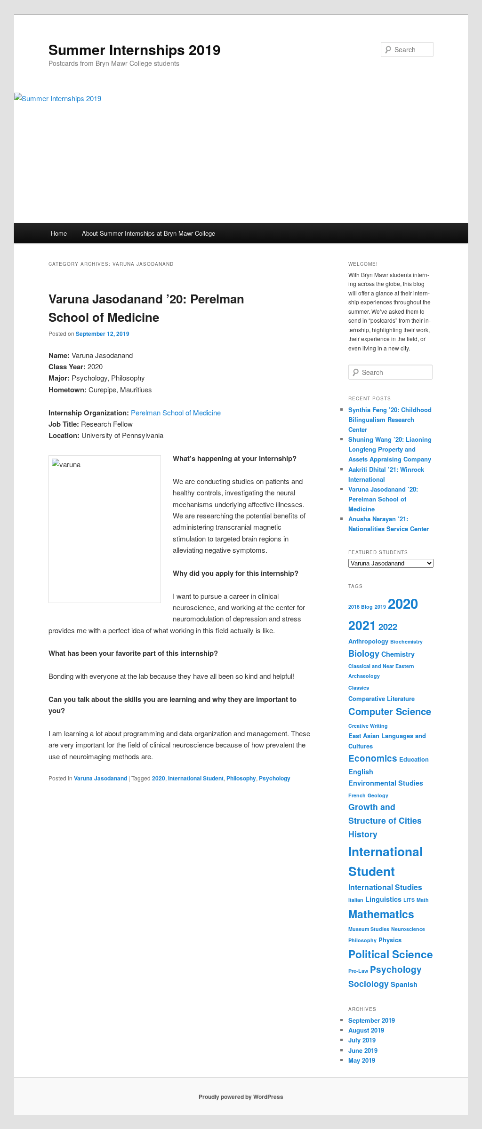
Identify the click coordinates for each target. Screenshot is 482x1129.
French (357, 795)
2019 (380, 606)
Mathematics (381, 914)
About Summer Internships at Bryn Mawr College (148, 233)
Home (59, 233)
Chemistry (398, 654)
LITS (409, 899)
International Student (196, 778)
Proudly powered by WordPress (241, 1096)
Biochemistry (406, 641)
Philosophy (241, 778)
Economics (372, 758)
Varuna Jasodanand (100, 778)
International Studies (385, 887)
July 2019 (362, 1039)
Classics (358, 687)
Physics (390, 939)
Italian (355, 899)
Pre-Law (358, 970)
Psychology (274, 778)
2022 (387, 626)
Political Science (390, 954)
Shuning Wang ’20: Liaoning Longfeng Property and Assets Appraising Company (390, 449)
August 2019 (366, 1030)
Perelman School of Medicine (176, 412)
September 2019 (371, 1020)
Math (423, 899)
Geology (378, 795)
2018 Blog (360, 606)
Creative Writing (368, 725)
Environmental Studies (385, 782)
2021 (362, 625)
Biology (363, 653)
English (360, 771)
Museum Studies (368, 928)
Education (414, 759)
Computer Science (389, 711)
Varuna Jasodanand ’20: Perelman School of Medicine (383, 499)
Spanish (404, 984)
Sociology (368, 983)
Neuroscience (408, 928)
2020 (158, 778)
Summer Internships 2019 (134, 49)
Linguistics (383, 899)
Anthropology (368, 640)
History (363, 834)
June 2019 (363, 1050)
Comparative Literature (381, 698)
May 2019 (361, 1060)
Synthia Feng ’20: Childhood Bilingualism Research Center (390, 419)
